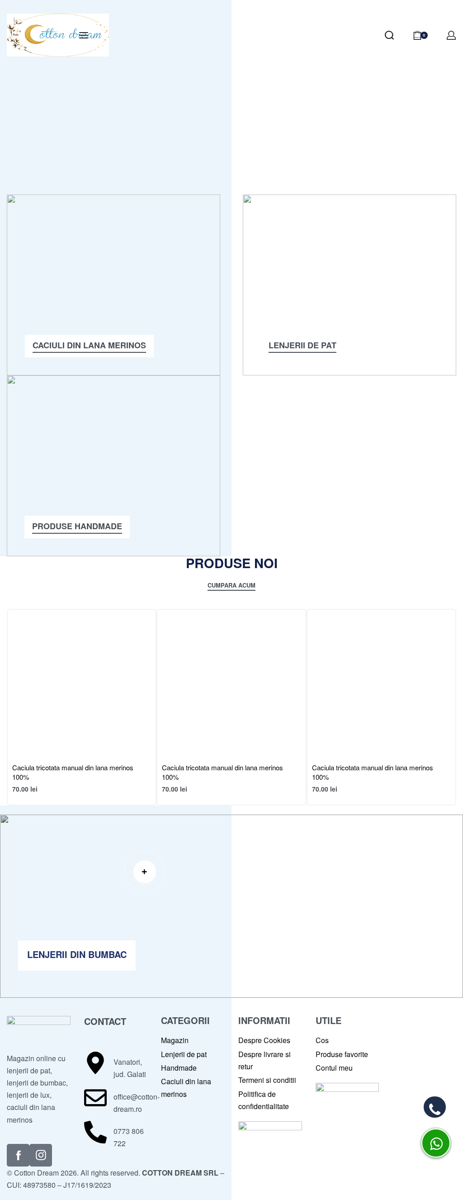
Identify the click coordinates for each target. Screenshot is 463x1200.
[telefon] (435, 1107)
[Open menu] (84, 35)
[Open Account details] (451, 35)
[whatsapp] (435, 1143)
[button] (147, 871)
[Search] (389, 35)
